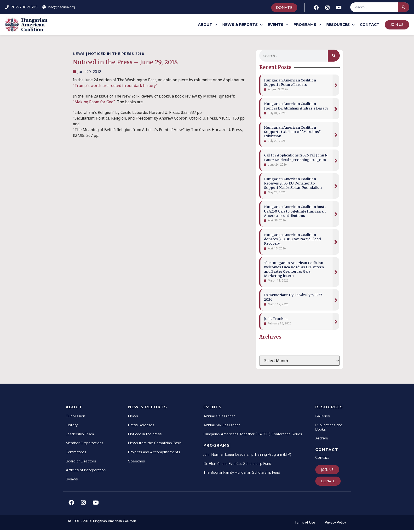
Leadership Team (80, 434)
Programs (304, 24)
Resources (338, 24)
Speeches (136, 461)
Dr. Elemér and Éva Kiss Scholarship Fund (237, 463)
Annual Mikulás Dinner (221, 425)
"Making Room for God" (95, 101)
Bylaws (72, 479)
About (205, 24)
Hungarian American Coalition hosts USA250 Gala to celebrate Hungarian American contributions (295, 211)
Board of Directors (81, 461)
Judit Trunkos (276, 319)
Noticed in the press (145, 434)
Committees (76, 452)
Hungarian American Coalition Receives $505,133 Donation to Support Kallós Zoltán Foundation (293, 183)
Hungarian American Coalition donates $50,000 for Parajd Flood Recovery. (292, 239)
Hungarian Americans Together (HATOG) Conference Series (252, 434)
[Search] (403, 7)
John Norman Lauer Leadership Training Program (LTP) (247, 454)
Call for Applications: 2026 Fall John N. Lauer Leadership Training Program (296, 157)
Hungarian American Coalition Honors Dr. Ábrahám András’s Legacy (296, 106)
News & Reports (240, 24)
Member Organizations (84, 443)
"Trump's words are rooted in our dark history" (115, 85)
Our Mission (75, 416)
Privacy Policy (335, 522)
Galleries (322, 416)
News (133, 416)
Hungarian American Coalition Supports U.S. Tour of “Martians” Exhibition (292, 131)
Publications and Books (328, 427)
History (72, 425)
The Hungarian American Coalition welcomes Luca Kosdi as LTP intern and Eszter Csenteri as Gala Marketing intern (294, 269)
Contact (370, 24)
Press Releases (141, 425)
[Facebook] (316, 7)
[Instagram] (327, 7)
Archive (321, 438)
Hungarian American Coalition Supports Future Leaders (290, 82)
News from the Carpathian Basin (155, 443)
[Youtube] (338, 7)
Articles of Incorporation (86, 470)
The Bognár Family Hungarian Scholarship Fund (241, 472)
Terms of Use (304, 522)
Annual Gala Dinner (219, 416)
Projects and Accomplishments (154, 452)
